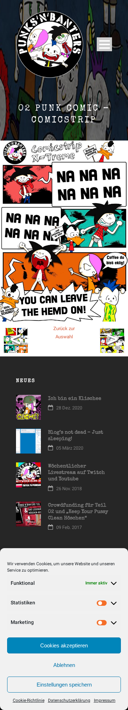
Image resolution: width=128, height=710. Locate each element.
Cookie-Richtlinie (28, 700)
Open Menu (104, 44)
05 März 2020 (69, 448)
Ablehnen (64, 665)
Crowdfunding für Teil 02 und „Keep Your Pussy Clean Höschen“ (78, 512)
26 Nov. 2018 (69, 488)
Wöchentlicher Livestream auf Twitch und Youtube (76, 473)
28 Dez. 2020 (69, 407)
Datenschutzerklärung (69, 700)
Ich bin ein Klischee (74, 398)
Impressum (105, 700)
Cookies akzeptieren (64, 645)
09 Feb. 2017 (69, 527)
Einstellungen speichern (64, 685)
